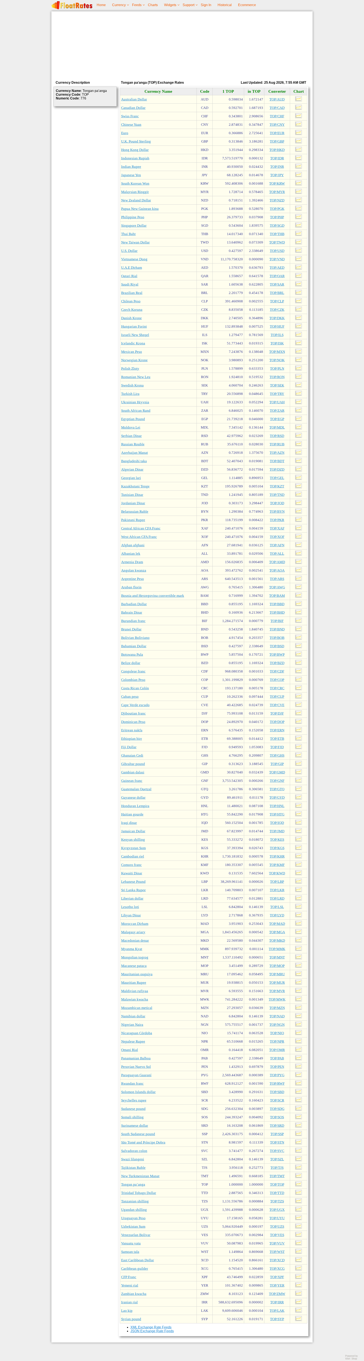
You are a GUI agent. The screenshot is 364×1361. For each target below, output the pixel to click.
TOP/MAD (277, 924)
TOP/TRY (277, 394)
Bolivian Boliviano (135, 638)
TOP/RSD (277, 436)
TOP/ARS (277, 579)
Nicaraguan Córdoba (136, 1033)
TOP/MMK (277, 949)
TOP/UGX (277, 1210)
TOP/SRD (277, 1126)
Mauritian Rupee (133, 983)
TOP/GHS (277, 755)
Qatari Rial (129, 276)
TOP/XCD (277, 1260)
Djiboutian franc (133, 713)
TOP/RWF (277, 1084)
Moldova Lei (130, 427)
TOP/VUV (277, 1243)
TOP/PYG (277, 1075)
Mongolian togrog (134, 957)
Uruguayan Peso (133, 1218)
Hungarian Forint (134, 326)
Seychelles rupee (133, 1100)
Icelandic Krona (133, 343)
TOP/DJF (277, 713)
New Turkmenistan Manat (140, 1176)
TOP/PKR (277, 520)
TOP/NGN (277, 1025)
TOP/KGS (277, 848)
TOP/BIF (277, 621)
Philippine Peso (132, 217)
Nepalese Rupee (133, 1041)
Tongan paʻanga (133, 1184)
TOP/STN (277, 1142)
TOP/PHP (277, 217)
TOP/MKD (277, 941)
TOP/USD (277, 251)
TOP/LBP (277, 882)
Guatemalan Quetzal (136, 789)
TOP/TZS (277, 1201)
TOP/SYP (277, 1319)
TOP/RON (277, 377)
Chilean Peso (131, 301)
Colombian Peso (133, 680)
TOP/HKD (277, 150)
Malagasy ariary (133, 932)
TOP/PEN (277, 1067)
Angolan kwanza (133, 570)
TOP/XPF (277, 1277)
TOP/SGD (277, 226)
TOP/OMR (277, 1050)
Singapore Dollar (134, 226)
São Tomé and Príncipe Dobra (143, 1142)
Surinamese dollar (134, 1126)
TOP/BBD (277, 604)
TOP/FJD (277, 747)
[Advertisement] (182, 45)
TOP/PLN (277, 369)
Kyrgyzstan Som (133, 848)
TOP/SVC (277, 1151)
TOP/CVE (277, 705)
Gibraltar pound (133, 764)
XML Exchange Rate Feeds (150, 1327)
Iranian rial (129, 1302)
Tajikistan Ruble (133, 1168)
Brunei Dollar (131, 629)
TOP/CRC (277, 688)
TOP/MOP (277, 966)
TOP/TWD (277, 242)
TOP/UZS (277, 1227)
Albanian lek (130, 554)
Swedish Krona (132, 385)
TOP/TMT (277, 1176)
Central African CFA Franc (141, 528)
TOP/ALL (277, 554)
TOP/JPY (277, 175)
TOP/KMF (277, 865)
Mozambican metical (136, 1008)
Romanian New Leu (135, 377)
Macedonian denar (135, 941)
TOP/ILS (277, 335)
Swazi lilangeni (132, 1159)
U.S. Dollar (129, 251)
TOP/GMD (277, 772)
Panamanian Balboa (136, 1058)
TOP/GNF (277, 781)
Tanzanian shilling (135, 1201)
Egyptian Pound (133, 419)
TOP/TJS (277, 1168)
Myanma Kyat (131, 949)
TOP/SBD (277, 1092)
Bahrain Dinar (131, 612)
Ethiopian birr (131, 739)
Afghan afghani (133, 545)
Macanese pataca (134, 966)
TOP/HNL (277, 806)
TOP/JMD (277, 831)
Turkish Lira (130, 394)
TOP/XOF (277, 537)
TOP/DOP (277, 722)
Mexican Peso (131, 352)
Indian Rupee (131, 167)
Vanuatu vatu (131, 1243)
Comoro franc (131, 865)
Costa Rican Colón (135, 688)
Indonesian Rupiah (135, 158)
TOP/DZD (277, 469)
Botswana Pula (132, 655)
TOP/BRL (277, 293)
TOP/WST (277, 1252)
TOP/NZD (277, 200)
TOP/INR (277, 167)
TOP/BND (277, 629)
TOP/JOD (277, 503)
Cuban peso (130, 697)
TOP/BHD (277, 612)
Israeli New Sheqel (135, 335)
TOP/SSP (277, 1134)
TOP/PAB (277, 1058)
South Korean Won (135, 183)
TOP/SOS (277, 1117)
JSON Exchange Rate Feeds (152, 1331)
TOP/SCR (277, 1100)
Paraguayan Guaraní (136, 1075)
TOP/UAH (277, 402)
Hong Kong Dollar (135, 150)
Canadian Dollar (133, 108)
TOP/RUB (277, 444)
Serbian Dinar (131, 436)
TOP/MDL (277, 427)
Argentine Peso (132, 579)
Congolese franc (133, 671)
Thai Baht (128, 234)
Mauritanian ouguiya (137, 974)
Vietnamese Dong (134, 259)
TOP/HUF (277, 326)
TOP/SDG (277, 1109)
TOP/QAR (277, 276)
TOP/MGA (277, 932)
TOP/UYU (277, 1218)
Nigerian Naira (132, 1025)
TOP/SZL (277, 1159)
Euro (124, 133)
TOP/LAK (277, 1311)
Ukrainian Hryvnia (135, 402)
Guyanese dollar (133, 798)
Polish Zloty (130, 369)
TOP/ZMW (277, 1294)
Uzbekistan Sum (133, 1227)
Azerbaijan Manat (134, 453)
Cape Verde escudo (135, 705)
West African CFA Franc (139, 537)
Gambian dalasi (132, 772)
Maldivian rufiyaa (134, 991)
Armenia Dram (132, 562)
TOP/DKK (277, 318)
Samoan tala (130, 1252)
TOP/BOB (277, 638)
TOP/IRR (277, 1302)
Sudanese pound (133, 1109)
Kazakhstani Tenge (135, 486)
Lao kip (126, 1311)
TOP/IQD (277, 823)
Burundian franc (133, 621)
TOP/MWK (277, 999)
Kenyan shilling (133, 840)
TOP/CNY (277, 125)
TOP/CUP (277, 697)
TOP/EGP (277, 419)
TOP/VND (277, 259)
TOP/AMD (277, 562)
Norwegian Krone (134, 360)
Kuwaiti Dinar (131, 873)
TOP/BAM (277, 596)
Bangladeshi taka (134, 461)
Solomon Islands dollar (138, 1092)
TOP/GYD (277, 798)
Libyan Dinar (131, 915)
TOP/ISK (277, 343)
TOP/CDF (277, 671)
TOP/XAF (277, 528)
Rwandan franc (132, 1084)
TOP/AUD (277, 99)
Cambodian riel (132, 856)
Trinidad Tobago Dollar (138, 1193)
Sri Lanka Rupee (133, 890)
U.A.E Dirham (131, 268)
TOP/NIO (277, 1033)
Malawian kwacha (134, 999)
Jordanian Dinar (133, 503)
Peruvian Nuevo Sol (136, 1067)
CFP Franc (128, 1277)
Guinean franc (131, 781)
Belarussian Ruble (134, 512)
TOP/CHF (277, 116)
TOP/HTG (277, 814)
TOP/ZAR (277, 411)
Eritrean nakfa (131, 730)
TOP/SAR (277, 284)
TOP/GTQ (277, 789)
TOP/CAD (277, 108)
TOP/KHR (277, 856)
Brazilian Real (131, 293)
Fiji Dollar (128, 747)
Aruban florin (131, 587)
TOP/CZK (277, 310)
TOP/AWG (277, 587)
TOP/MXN (277, 352)
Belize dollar (130, 663)
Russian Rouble (133, 444)
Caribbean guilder (134, 1269)
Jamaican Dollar (133, 831)
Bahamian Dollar (133, 646)
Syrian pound (131, 1319)
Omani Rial (129, 1050)
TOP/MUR (277, 983)
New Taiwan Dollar (135, 242)
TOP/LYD (277, 915)
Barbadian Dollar (134, 604)
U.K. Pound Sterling (136, 141)
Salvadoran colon (134, 1151)
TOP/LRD (277, 898)
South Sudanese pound (138, 1134)
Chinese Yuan (131, 125)
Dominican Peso (133, 722)
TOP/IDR (277, 158)
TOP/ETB (277, 739)
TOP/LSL (277, 907)
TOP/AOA (277, 570)
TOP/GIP (277, 764)
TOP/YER (277, 1285)
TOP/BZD (277, 663)
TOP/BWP (277, 655)
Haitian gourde (132, 814)
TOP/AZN (277, 453)
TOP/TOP (277, 1184)
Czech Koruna (131, 310)
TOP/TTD (277, 1193)
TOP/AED (277, 268)
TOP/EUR (277, 133)
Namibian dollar (133, 1016)
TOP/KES (277, 840)
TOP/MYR (277, 192)
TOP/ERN (277, 730)
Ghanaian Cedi (132, 755)
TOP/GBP (277, 141)
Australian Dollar (134, 99)
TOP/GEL (277, 478)
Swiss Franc (130, 116)
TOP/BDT (277, 461)
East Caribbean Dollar (137, 1260)
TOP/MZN (277, 1008)
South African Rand (135, 411)
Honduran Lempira (135, 806)
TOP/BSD (277, 646)
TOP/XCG (277, 1269)
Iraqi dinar (129, 823)
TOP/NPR (277, 1041)
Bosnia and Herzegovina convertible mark (152, 596)
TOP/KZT (277, 486)
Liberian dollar (132, 898)
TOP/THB (277, 234)
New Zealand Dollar (136, 200)
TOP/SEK (277, 385)
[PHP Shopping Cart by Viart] (353, 1359)
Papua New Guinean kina (140, 209)
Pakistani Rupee (133, 520)
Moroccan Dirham (134, 924)
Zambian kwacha (133, 1294)
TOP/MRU (277, 974)
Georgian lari (131, 478)
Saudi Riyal (129, 284)
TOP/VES (277, 1235)
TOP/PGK (277, 209)
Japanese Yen (131, 175)
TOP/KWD (277, 873)
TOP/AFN (277, 545)
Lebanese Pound (133, 882)
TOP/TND (277, 495)
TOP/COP (277, 680)
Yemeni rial (129, 1285)
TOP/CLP (277, 301)
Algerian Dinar (132, 469)
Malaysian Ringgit (135, 192)
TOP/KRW (277, 183)
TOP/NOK (277, 360)
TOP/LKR (277, 890)
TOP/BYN (277, 512)
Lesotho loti (130, 907)
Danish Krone (131, 318)
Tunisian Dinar (132, 495)
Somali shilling (132, 1117)
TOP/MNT (277, 957)
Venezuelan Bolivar (135, 1235)
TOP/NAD (277, 1016)
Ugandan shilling (134, 1210)
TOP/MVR (277, 991)
